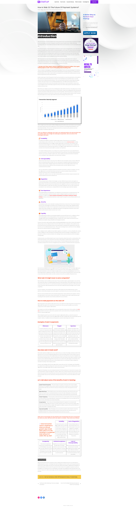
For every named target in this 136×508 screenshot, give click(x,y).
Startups (49, 31)
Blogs (42, 9)
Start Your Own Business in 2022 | (51, 476)
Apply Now (94, 1)
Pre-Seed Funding (73, 476)
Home (39, 9)
